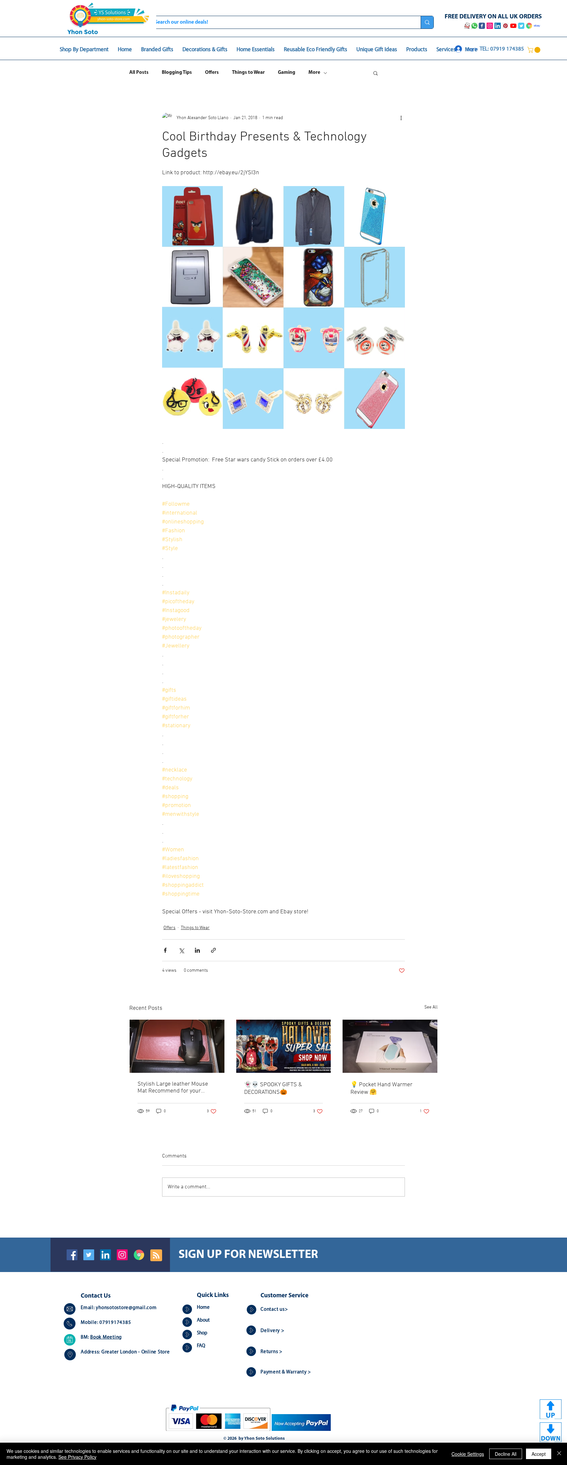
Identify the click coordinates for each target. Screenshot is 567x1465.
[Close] (559, 1454)
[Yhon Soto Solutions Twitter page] (521, 26)
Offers (212, 72)
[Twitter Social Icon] (88, 1254)
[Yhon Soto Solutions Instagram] (490, 26)
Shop (202, 1333)
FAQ (201, 1346)
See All (431, 1007)
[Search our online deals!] (427, 22)
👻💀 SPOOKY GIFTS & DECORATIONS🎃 (273, 1088)
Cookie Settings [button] (468, 1454)
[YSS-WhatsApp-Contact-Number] (474, 26)
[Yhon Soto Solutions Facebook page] (482, 26)
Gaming (286, 72)
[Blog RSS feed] (156, 1255)
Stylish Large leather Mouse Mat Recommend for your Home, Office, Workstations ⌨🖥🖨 (176, 1087)
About (203, 1320)
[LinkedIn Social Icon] (105, 1254)
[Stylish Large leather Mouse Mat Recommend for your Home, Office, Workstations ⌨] (177, 1046)
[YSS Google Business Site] (529, 26)
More (314, 72)
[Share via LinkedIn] (197, 950)
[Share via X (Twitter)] (181, 950)
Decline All (505, 1454)
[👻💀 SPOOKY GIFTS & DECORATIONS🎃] (283, 1046)
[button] (534, 50)
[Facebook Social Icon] (72, 1254)
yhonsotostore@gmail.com (126, 1308)
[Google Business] (139, 1254)
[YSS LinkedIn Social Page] (497, 26)
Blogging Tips (177, 72)
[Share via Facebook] (165, 950)
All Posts (139, 72)
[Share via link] (213, 950)
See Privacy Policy (77, 1457)
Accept (539, 1454)
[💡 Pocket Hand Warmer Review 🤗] (390, 1046)
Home (203, 1307)
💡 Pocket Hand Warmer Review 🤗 (381, 1088)
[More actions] (401, 118)
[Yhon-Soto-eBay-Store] (537, 26)
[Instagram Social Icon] (122, 1254)
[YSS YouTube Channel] (513, 26)
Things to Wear (248, 72)
